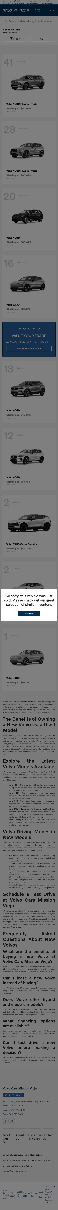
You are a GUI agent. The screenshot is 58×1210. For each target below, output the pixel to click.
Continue (29, 613)
